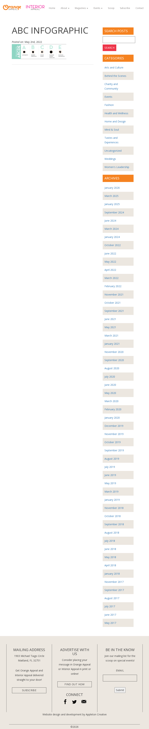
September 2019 (114, 450)
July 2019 (109, 467)
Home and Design (115, 121)
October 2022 (112, 245)
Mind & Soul (111, 129)
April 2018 (110, 565)
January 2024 (112, 237)
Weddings (110, 159)
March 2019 (111, 491)
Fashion (109, 105)
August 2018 (111, 532)
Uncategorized (113, 150)
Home (52, 8)
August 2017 (111, 598)
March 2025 (111, 196)
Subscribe (125, 8)
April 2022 (110, 270)
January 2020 (112, 417)
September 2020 (114, 360)
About (64, 8)
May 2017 (110, 623)
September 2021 (114, 311)
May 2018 (110, 557)
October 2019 (112, 442)
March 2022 (111, 278)
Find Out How (74, 684)
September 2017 (114, 590)
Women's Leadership (116, 167)
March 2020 (111, 401)
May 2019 (110, 483)
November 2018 (114, 508)
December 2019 (113, 426)
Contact (140, 8)
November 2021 (114, 294)
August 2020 (111, 368)
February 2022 (112, 286)
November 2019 (114, 434)
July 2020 (109, 376)
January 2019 (112, 499)
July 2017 (109, 606)
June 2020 (110, 384)
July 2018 (109, 540)
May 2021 (110, 327)
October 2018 (112, 516)
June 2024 (110, 220)
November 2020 (114, 352)
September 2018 (114, 524)
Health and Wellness (116, 113)
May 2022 (110, 261)
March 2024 (111, 228)
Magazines (80, 8)
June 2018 (110, 549)
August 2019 (111, 458)
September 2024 (114, 212)
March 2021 (111, 335)
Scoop (111, 8)
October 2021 (112, 302)
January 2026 (112, 187)
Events (97, 8)
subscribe (29, 690)
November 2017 (114, 582)
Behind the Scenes (115, 76)
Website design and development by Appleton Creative (75, 714)
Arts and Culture (113, 67)
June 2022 (110, 253)
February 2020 (112, 409)
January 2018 (112, 573)
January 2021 (112, 343)
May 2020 (110, 393)
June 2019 (110, 475)
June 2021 (110, 319)
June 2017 (110, 614)
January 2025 (112, 204)
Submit (120, 690)
